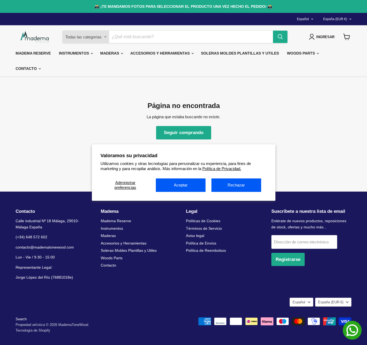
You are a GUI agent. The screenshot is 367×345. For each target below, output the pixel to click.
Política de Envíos (201, 243)
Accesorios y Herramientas (160, 53)
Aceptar (181, 185)
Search (21, 319)
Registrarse (288, 259)
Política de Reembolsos (206, 250)
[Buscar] (280, 37)
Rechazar (236, 185)
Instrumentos (74, 53)
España (335, 19)
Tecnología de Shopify (33, 330)
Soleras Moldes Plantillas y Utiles (240, 53)
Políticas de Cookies (203, 221)
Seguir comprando (183, 132)
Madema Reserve (33, 53)
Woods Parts (301, 53)
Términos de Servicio (204, 228)
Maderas (110, 53)
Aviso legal (195, 235)
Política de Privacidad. (221, 168)
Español (303, 19)
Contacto (27, 68)
